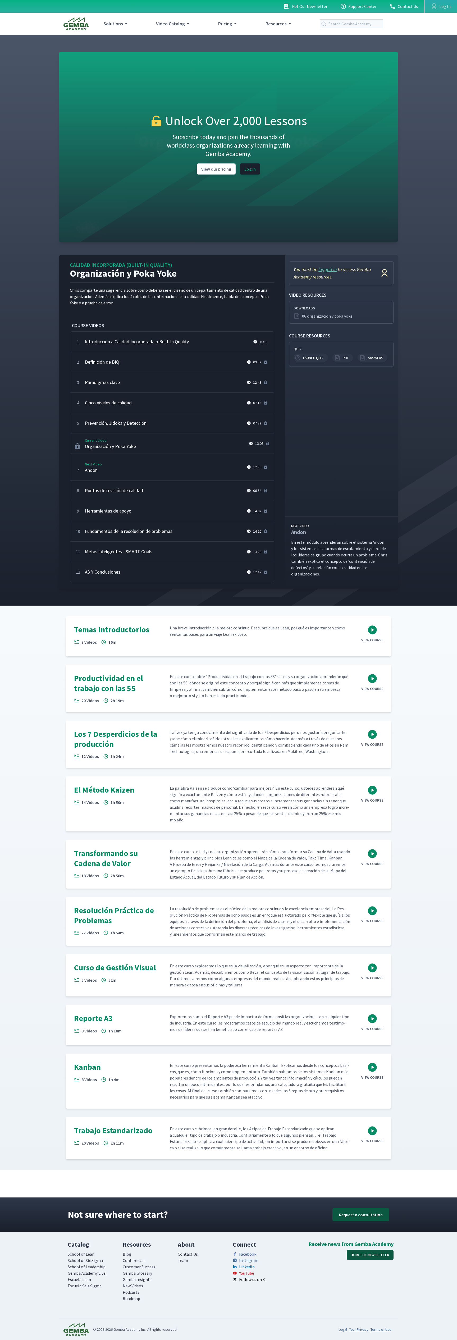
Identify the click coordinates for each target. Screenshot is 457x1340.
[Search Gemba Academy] (324, 23)
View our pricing (216, 169)
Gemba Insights (137, 1279)
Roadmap (131, 1298)
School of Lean (81, 1254)
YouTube (246, 1273)
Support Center (363, 6)
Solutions (113, 24)
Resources (276, 24)
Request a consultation (361, 1214)
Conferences (134, 1260)
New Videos (133, 1285)
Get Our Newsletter (309, 6)
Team (183, 1260)
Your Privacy (358, 1329)
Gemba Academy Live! (87, 1273)
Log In (250, 169)
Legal (343, 1329)
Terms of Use (381, 1329)
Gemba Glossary (137, 1273)
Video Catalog (170, 24)
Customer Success (139, 1266)
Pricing (225, 24)
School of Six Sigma (85, 1260)
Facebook (247, 1254)
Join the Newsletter (370, 1254)
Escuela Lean (79, 1279)
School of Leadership (87, 1266)
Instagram (248, 1260)
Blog (127, 1254)
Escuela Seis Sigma (85, 1285)
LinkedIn (247, 1266)
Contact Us (408, 6)
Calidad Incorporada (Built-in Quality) (121, 265)
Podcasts (131, 1292)
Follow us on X (252, 1279)
